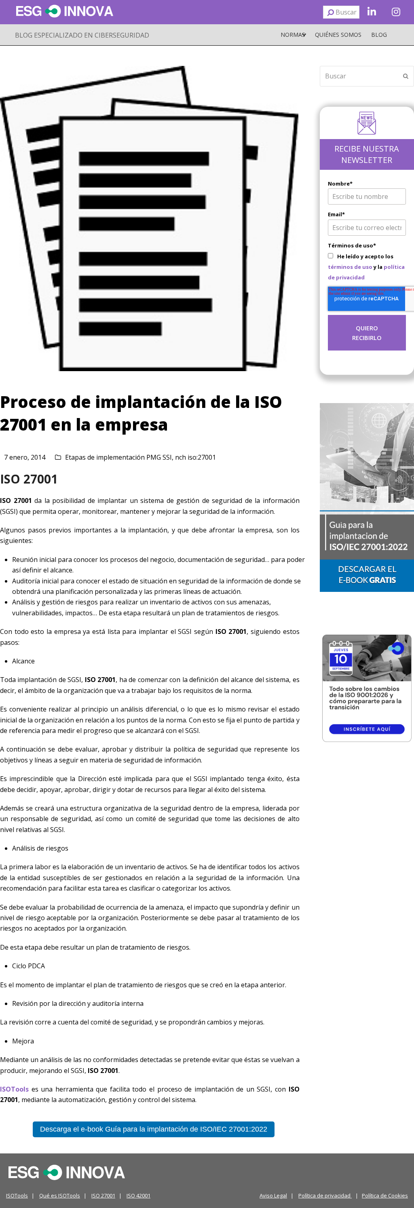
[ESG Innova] (66, 1171)
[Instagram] (395, 12)
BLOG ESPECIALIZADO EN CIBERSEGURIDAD (82, 35)
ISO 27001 (103, 1195)
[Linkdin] (371, 12)
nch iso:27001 (195, 457)
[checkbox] (367, 267)
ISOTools (17, 1195)
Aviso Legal (273, 1195)
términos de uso (350, 266)
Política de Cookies (385, 1195)
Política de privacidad (325, 1195)
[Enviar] (330, 12)
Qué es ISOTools (59, 1195)
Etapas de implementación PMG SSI (118, 457)
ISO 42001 (138, 1195)
